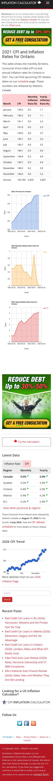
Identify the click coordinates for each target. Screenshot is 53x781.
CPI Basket (7, 737)
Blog (18, 737)
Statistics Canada (28, 19)
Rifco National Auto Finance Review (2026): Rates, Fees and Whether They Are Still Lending (27, 675)
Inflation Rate (12, 463)
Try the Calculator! (28, 441)
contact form (41, 774)
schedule (23, 81)
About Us (44, 737)
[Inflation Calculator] (21, 3)
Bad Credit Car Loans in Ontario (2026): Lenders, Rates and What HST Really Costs (26, 649)
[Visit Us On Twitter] (19, 723)
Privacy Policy (30, 737)
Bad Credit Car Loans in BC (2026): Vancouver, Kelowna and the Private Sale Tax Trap (26, 623)
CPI (27, 463)
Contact (27, 740)
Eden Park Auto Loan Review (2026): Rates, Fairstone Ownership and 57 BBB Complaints (26, 662)
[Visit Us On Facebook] (26, 723)
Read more (15, 25)
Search (7, 599)
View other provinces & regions (21, 508)
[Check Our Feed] (33, 723)
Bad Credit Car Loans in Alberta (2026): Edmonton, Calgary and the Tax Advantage (27, 636)
